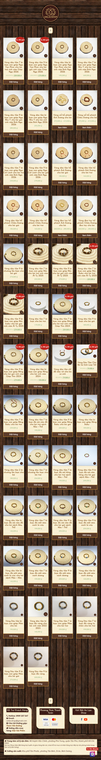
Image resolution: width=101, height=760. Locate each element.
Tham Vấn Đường (14, 726)
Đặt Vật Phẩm (18, 731)
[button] (50, 30)
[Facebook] (82, 721)
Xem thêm (62, 127)
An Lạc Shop (50, 13)
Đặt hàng (13, 82)
